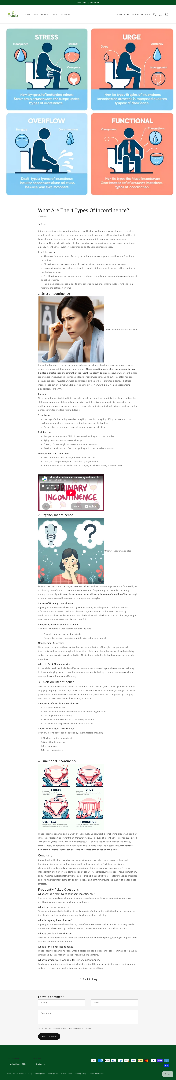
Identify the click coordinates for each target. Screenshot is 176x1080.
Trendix (15, 1074)
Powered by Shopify (25, 1074)
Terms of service (66, 1073)
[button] (155, 14)
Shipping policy (80, 1073)
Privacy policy (52, 1073)
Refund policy (40, 1073)
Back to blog (90, 979)
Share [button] (43, 224)
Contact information (96, 1073)
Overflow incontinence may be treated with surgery (93, 694)
